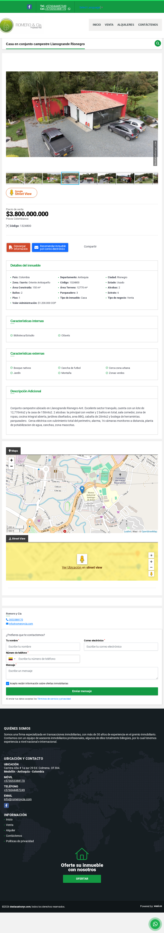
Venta (109, 24)
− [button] (11, 466)
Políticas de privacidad (20, 841)
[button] (154, 61)
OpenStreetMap (149, 531)
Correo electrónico (94, 640)
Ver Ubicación (72, 567)
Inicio (97, 24)
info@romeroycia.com (21, 623)
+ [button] (11, 460)
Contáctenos (148, 24)
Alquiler (10, 830)
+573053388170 (55, 8)
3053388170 (16, 619)
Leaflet (127, 531)
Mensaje (11, 664)
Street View (23, 193)
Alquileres (125, 24)
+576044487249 (56, 6)
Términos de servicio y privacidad (54, 699)
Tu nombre (12, 640)
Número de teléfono (17, 652)
